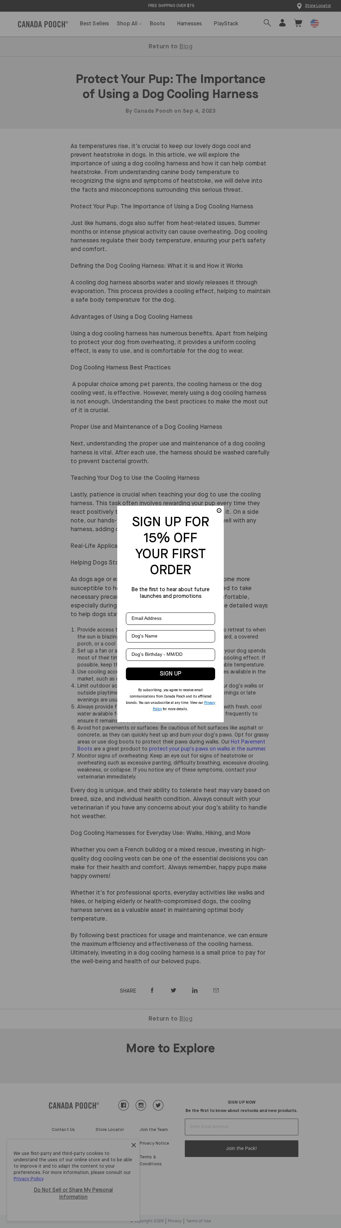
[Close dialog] (219, 510)
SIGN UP (170, 674)
